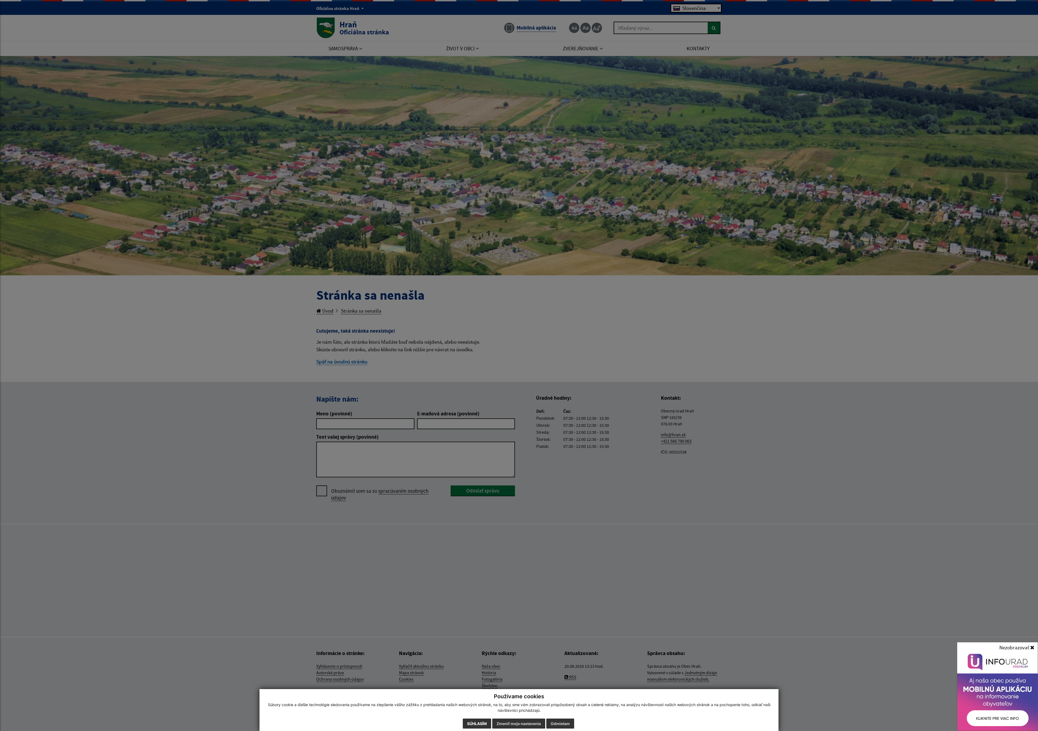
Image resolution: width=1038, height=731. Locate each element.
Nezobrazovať (1014, 647)
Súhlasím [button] (477, 723)
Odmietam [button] (560, 723)
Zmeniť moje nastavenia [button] (519, 723)
